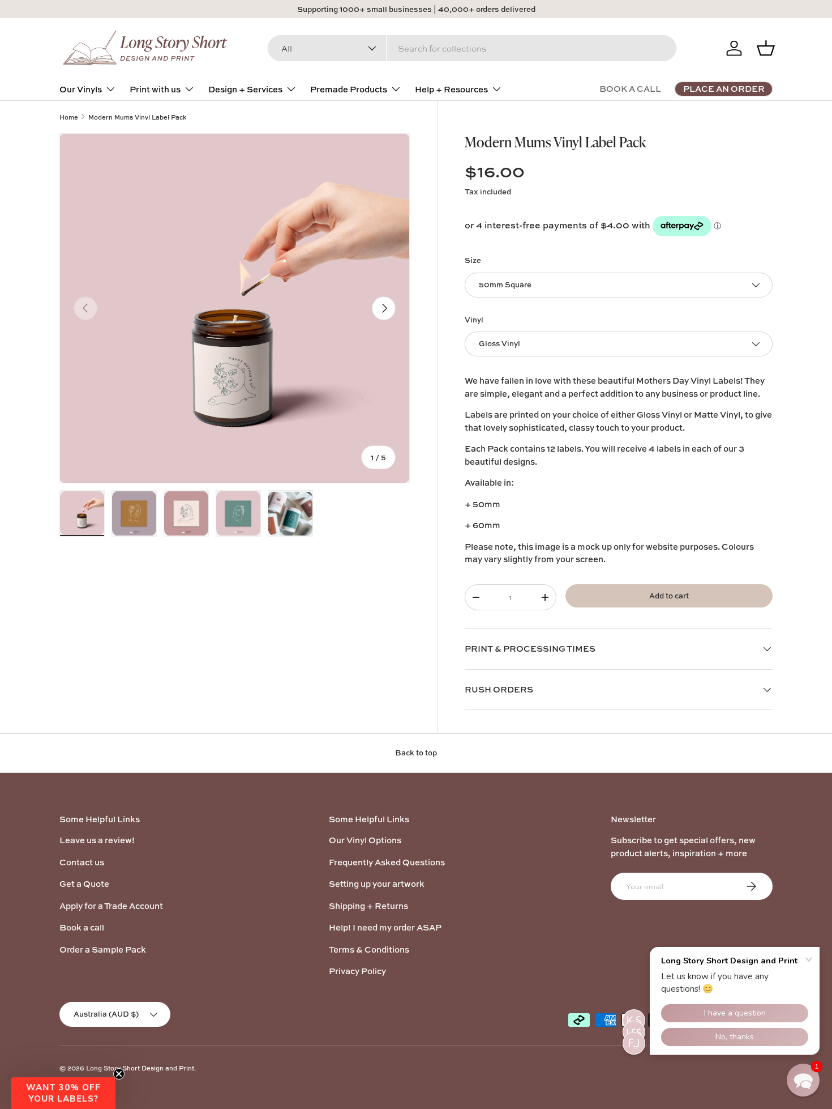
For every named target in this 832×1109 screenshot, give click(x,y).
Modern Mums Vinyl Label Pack (137, 117)
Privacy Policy (357, 971)
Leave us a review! (97, 840)
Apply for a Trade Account (111, 906)
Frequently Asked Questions (387, 862)
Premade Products (348, 89)
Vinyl (474, 320)
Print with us (155, 89)
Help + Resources (451, 89)
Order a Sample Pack (102, 949)
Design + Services (245, 89)
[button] (63, 1093)
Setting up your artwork (376, 884)
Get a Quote (84, 884)
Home (68, 117)
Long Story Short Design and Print (140, 1068)
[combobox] (472, 48)
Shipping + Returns (368, 906)
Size (473, 260)
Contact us (81, 862)
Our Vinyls (80, 89)
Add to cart (669, 595)
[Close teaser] (119, 1074)
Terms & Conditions (369, 949)
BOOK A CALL (630, 89)
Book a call (81, 927)
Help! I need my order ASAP (385, 927)
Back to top (416, 752)
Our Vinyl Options (365, 840)
